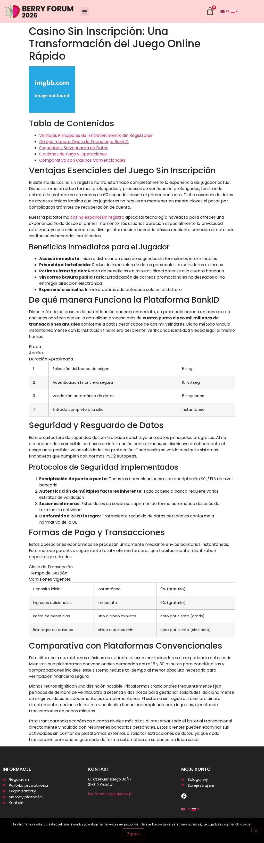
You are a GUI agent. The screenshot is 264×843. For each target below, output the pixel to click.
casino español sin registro (97, 217)
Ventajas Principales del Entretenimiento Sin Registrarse (96, 135)
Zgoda (133, 833)
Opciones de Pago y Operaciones (73, 154)
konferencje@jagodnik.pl (110, 794)
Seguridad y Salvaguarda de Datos (73, 148)
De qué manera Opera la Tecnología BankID (84, 142)
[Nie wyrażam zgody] (255, 830)
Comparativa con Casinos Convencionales (82, 160)
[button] (84, 11)
